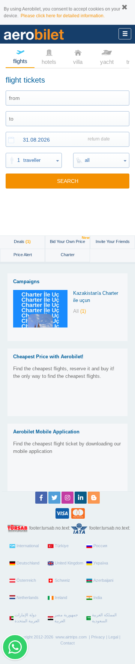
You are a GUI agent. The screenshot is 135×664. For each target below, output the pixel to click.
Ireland (61, 597)
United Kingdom (69, 563)
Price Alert (23, 254)
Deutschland (27, 563)
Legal (113, 637)
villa (77, 62)
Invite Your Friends (113, 241)
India (97, 597)
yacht (107, 62)
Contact (67, 643)
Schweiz (62, 580)
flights (20, 61)
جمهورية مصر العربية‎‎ (66, 618)
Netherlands (27, 597)
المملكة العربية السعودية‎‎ (104, 618)
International (27, 545)
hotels (49, 62)
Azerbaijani (103, 580)
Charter (68, 254)
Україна (100, 563)
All (79, 311)
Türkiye (62, 545)
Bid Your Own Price (70, 240)
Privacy (98, 637)
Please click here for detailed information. (63, 15)
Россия (100, 545)
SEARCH (67, 181)
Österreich (26, 580)
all (87, 160)
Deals (22, 241)
